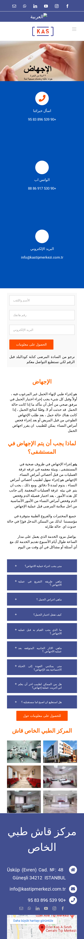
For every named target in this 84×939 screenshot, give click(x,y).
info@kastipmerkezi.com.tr (42, 257)
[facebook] (63, 908)
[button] (42, 566)
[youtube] (46, 908)
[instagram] (54, 908)
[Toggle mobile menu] (74, 29)
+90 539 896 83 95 (42, 119)
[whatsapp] (29, 908)
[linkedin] (37, 908)
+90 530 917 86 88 (42, 188)
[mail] (21, 908)
